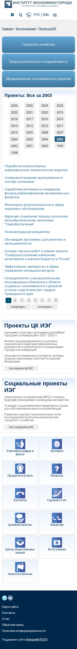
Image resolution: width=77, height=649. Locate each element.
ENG (46, 15)
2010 (14, 132)
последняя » (45, 306)
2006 (14, 139)
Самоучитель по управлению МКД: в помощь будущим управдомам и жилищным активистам (36, 398)
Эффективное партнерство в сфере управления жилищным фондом (32, 269)
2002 (14, 146)
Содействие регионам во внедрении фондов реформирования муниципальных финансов (37, 193)
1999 (60, 146)
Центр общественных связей (20, 551)
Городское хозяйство (38, 45)
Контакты (20, 500)
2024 (44, 105)
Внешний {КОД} (37, 639)
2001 (29, 146)
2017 (29, 119)
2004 (44, 139)
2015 (60, 119)
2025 (29, 105)
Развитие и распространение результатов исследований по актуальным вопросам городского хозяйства (32, 417)
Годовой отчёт (57, 500)
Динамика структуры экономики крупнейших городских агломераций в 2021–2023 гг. (34, 334)
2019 (60, 112)
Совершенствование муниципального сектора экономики (34, 180)
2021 (29, 112)
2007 (60, 132)
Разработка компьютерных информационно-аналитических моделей (36, 168)
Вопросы (57, 475)
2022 (14, 112)
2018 (14, 119)
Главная (7, 28)
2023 (60, 105)
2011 (60, 126)
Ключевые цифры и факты (20, 452)
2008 (44, 132)
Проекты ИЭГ (47, 28)
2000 (44, 146)
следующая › (18, 306)
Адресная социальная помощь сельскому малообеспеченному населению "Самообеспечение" (36, 220)
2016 (44, 119)
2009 (29, 132)
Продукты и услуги (20, 475)
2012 (44, 126)
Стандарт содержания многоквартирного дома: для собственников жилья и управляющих (36, 407)
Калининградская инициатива (27, 232)
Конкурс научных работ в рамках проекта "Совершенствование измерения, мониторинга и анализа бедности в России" (37, 255)
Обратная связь (13, 624)
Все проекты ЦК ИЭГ (21, 368)
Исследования (26, 28)
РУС (37, 15)
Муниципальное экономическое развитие (38, 79)
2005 (29, 139)
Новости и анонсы (20, 574)
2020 (44, 112)
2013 (29, 126)
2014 (14, 126)
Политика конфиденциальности (24, 630)
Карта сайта (10, 606)
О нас (5, 618)
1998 (14, 152)
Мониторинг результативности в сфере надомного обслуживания (34, 207)
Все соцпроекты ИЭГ (21, 427)
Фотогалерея (57, 549)
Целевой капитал (20, 524)
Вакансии (57, 524)
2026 (14, 105)
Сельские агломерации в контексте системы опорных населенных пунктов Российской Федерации (34, 358)
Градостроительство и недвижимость (38, 62)
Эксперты (56, 451)
